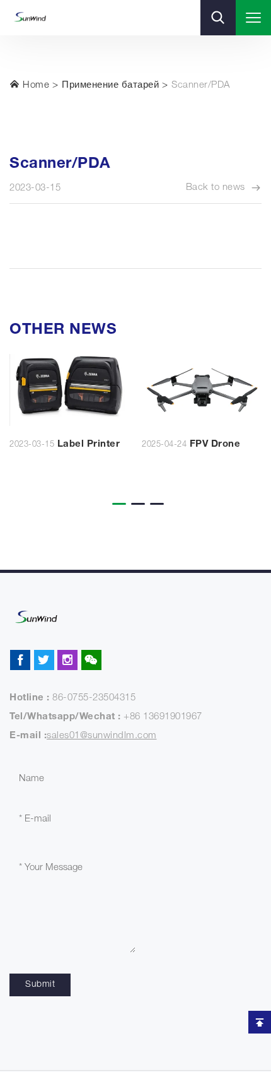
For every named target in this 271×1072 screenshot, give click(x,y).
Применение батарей (110, 85)
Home (35, 85)
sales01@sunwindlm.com (102, 736)
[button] (117, 495)
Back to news (215, 187)
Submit (40, 985)
